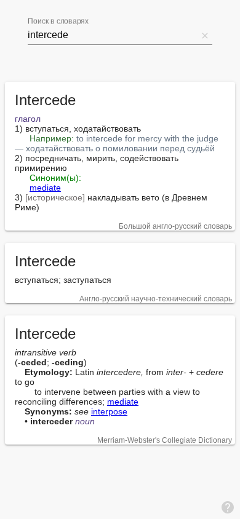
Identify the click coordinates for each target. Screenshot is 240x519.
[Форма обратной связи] (227, 506)
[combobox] (113, 35)
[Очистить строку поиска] (205, 35)
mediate (45, 187)
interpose (109, 411)
